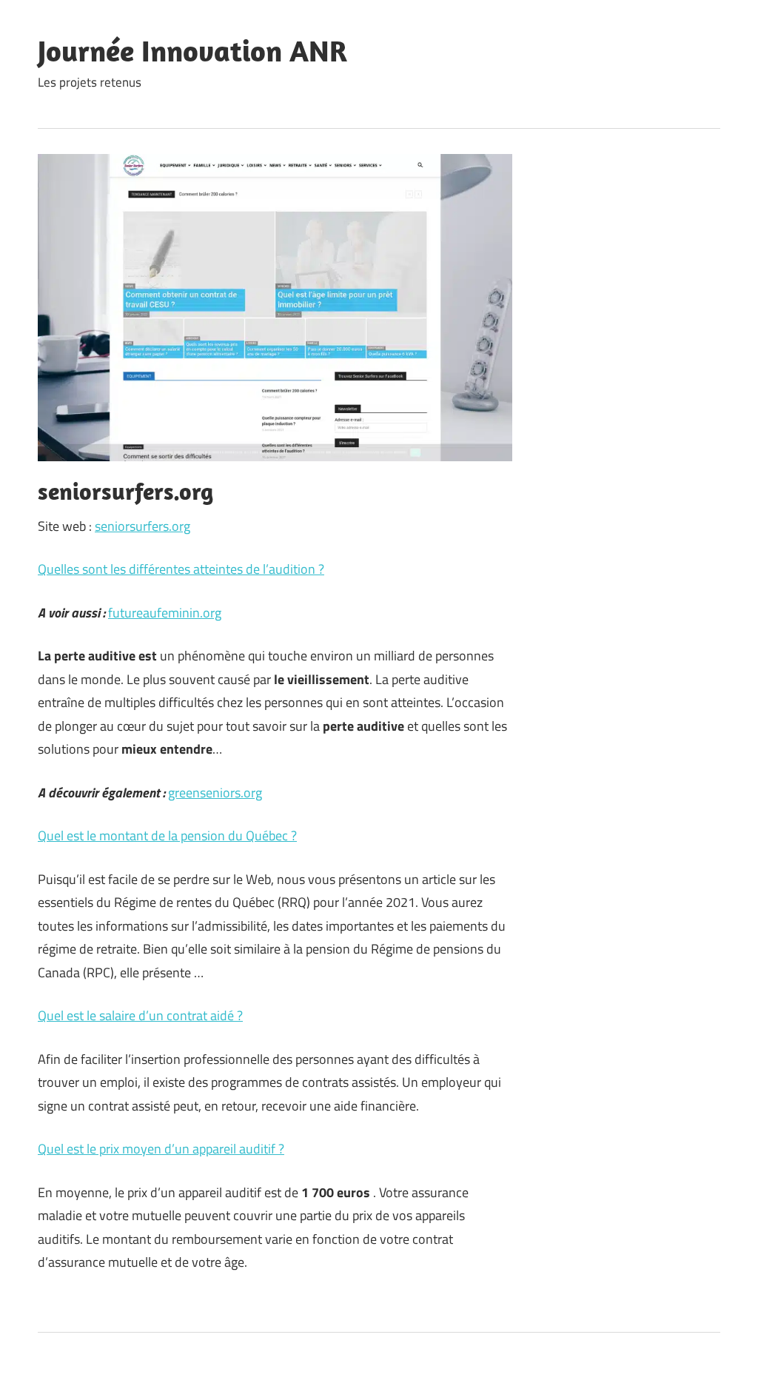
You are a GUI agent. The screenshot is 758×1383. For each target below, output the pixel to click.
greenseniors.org (215, 793)
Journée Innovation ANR (192, 50)
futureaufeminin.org (164, 613)
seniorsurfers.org (142, 526)
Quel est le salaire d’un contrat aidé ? (140, 1015)
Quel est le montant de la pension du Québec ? (167, 835)
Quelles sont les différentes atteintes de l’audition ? (181, 569)
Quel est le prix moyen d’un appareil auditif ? (161, 1149)
